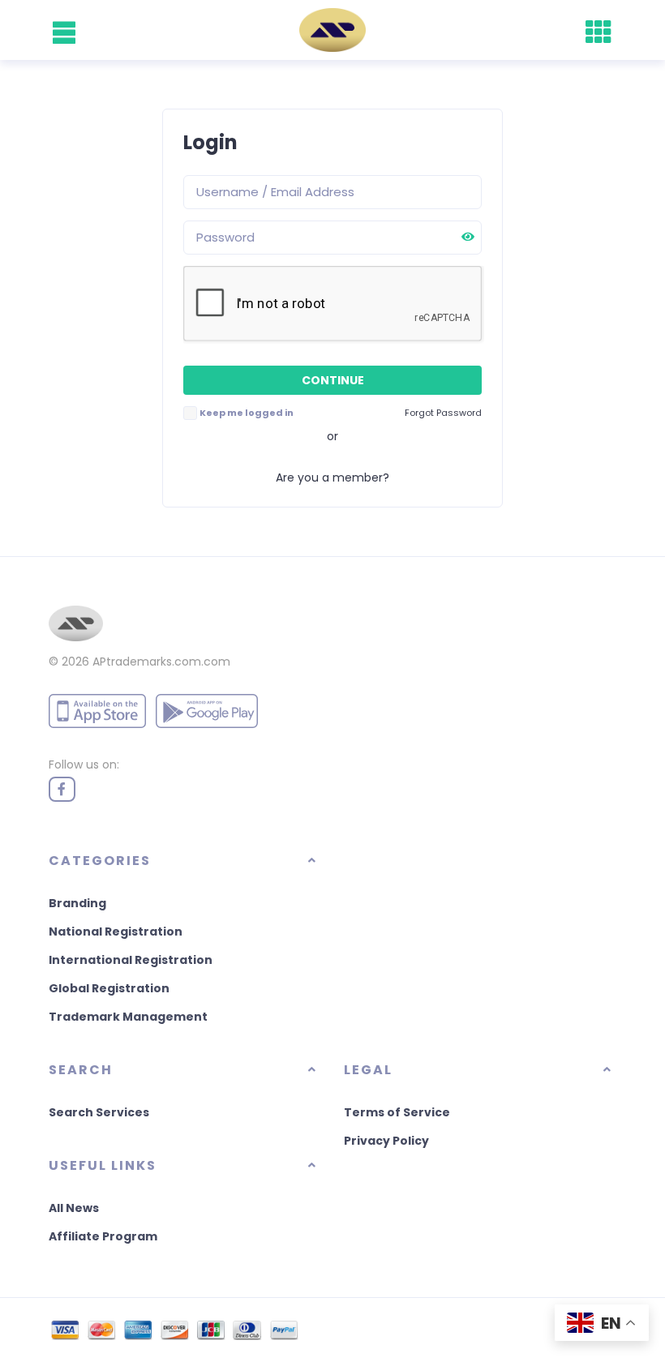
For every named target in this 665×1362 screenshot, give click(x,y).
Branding (77, 903)
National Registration (115, 931)
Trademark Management (128, 1017)
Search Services (99, 1112)
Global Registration (109, 988)
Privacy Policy (386, 1141)
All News (74, 1208)
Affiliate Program (103, 1236)
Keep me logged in (247, 412)
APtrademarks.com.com (161, 661)
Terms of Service (397, 1112)
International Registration (130, 960)
